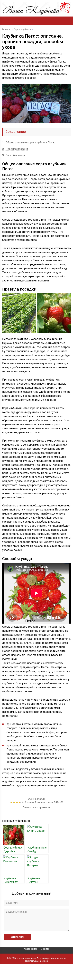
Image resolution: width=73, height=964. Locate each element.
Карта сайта (30, 948)
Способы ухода (13, 155)
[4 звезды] (20, 802)
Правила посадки (15, 148)
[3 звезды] (17, 802)
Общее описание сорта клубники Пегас (28, 142)
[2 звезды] (14, 802)
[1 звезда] (11, 802)
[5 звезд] (23, 802)
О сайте (45, 948)
